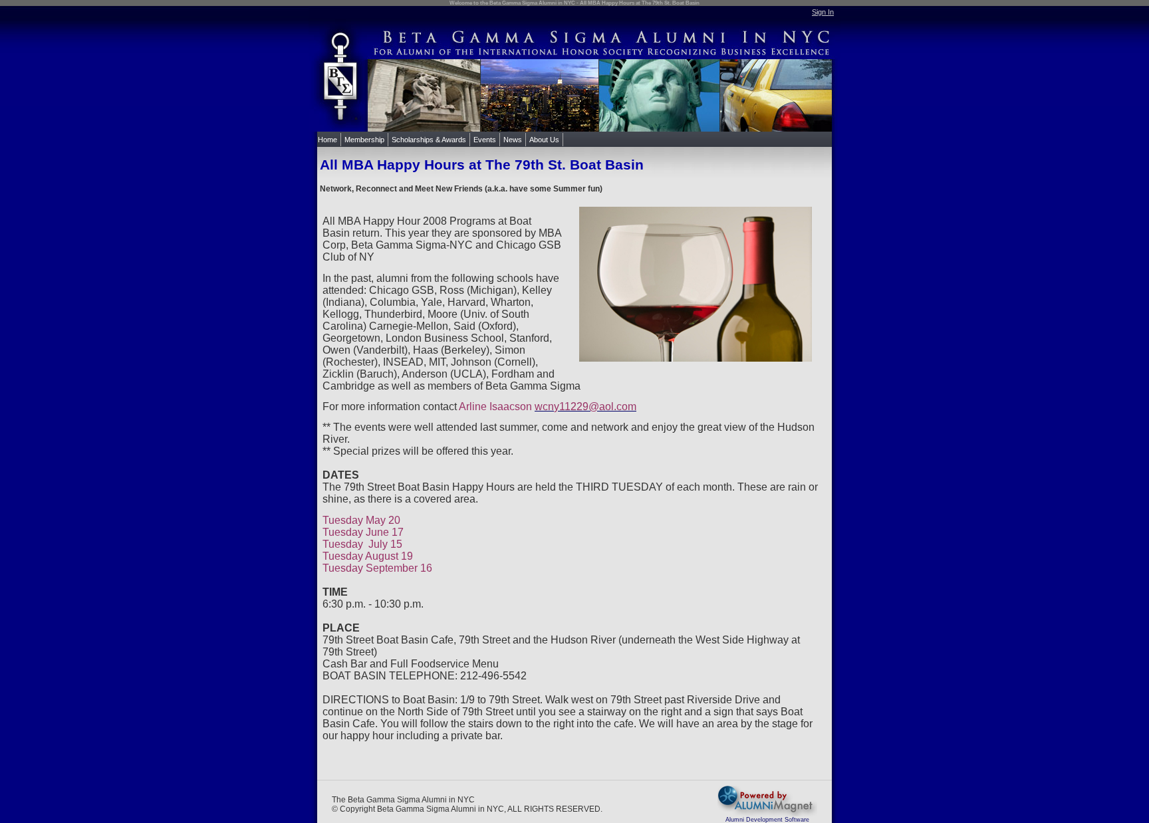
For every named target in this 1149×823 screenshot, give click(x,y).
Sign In (823, 12)
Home (327, 140)
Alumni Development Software (767, 819)
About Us (544, 140)
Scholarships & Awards (429, 140)
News (512, 140)
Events (484, 140)
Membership (364, 140)
